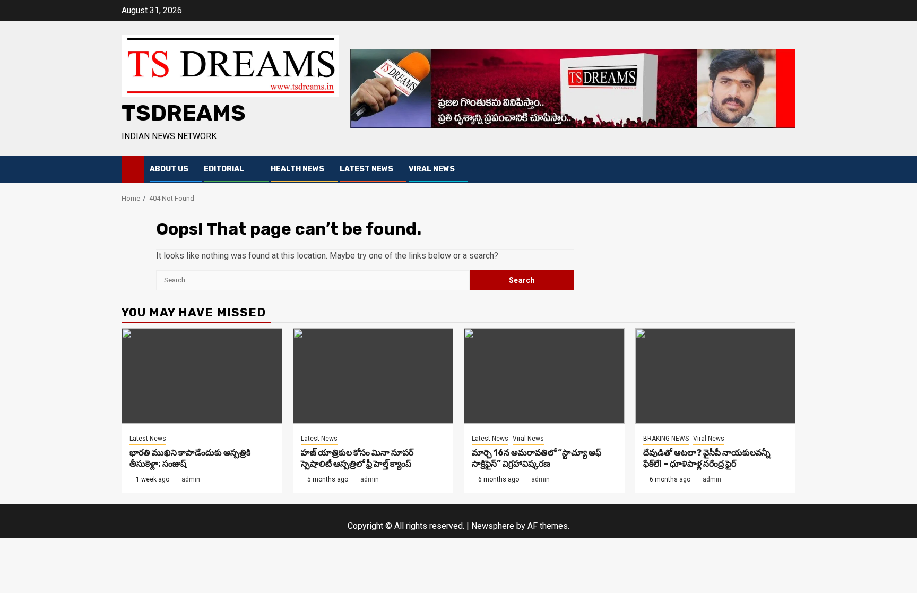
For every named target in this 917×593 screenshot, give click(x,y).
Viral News (432, 169)
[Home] (133, 168)
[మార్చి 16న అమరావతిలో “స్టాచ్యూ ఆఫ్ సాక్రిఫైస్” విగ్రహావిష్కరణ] (544, 376)
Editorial (224, 169)
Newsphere (492, 526)
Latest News (366, 169)
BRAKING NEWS (666, 438)
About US (169, 169)
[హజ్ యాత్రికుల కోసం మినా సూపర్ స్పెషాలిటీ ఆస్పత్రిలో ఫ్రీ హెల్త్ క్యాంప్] (373, 376)
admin (190, 479)
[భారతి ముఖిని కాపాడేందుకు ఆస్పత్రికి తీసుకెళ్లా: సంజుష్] (202, 376)
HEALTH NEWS (297, 169)
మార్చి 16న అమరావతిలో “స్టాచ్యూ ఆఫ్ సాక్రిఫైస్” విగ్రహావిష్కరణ (536, 458)
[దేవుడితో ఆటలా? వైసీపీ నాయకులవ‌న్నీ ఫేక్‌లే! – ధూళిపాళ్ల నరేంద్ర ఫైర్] (715, 376)
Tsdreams (184, 113)
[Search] (787, 169)
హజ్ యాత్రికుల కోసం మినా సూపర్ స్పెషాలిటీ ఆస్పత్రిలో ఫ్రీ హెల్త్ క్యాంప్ (357, 458)
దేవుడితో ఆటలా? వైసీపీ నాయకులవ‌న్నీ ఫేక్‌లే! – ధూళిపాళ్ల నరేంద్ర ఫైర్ (707, 458)
